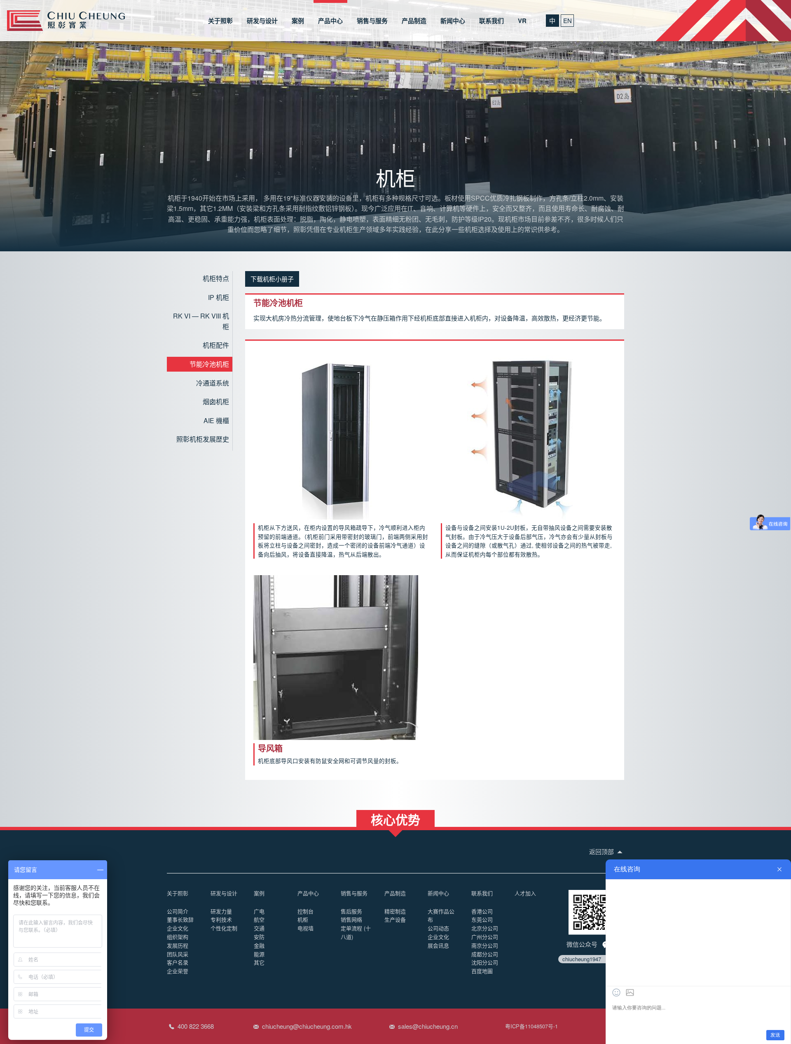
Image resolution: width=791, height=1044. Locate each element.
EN (567, 20)
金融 (259, 945)
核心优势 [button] (395, 818)
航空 (259, 919)
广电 (259, 911)
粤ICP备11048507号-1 (531, 1026)
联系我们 (491, 20)
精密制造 (395, 911)
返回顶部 (602, 851)
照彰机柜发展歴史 (202, 439)
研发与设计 (262, 20)
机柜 (302, 919)
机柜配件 (216, 345)
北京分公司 (484, 928)
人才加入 (525, 893)
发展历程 (177, 945)
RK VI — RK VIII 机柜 (201, 321)
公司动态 (438, 928)
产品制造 (414, 20)
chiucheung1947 (581, 959)
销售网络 (351, 919)
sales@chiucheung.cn (428, 1026)
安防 (259, 937)
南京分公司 (484, 945)
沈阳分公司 (484, 962)
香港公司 (482, 911)
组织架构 (177, 937)
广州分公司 (484, 937)
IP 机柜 (218, 297)
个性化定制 (224, 928)
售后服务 (351, 911)
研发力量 (221, 911)
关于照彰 (220, 20)
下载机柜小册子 (272, 278)
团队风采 (177, 954)
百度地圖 (482, 971)
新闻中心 (452, 20)
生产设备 (395, 919)
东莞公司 (482, 919)
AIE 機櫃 (216, 420)
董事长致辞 (180, 919)
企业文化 (177, 928)
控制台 (305, 911)
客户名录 (177, 962)
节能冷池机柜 (209, 364)
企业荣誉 (177, 971)
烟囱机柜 (216, 401)
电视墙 (305, 928)
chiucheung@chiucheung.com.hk (307, 1026)
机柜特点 (216, 278)
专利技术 (221, 919)
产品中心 (330, 20)
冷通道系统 (212, 383)
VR (522, 20)
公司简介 (177, 911)
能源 (259, 954)
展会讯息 (438, 945)
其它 (259, 962)
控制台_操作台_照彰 (66, 20)
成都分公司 (484, 954)
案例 (298, 20)
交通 (259, 928)
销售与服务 (372, 20)
